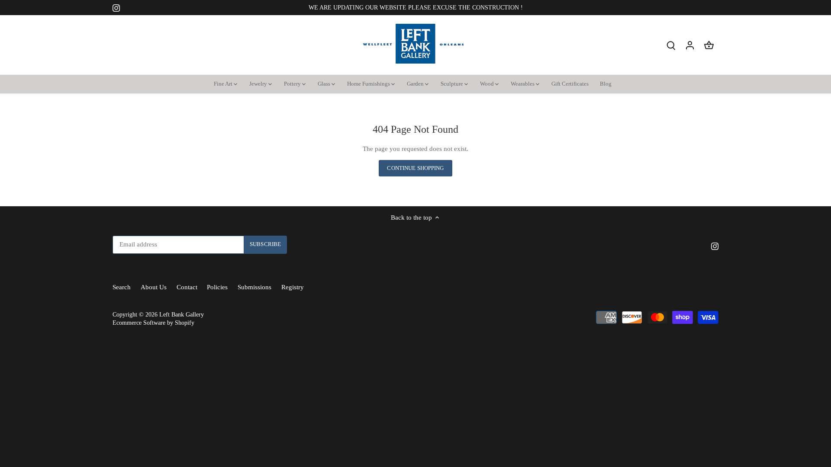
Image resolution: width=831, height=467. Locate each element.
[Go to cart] (709, 45)
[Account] (689, 45)
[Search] (670, 45)
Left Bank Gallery (181, 314)
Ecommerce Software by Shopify (153, 323)
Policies (217, 287)
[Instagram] (116, 7)
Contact (187, 287)
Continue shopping (415, 168)
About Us (154, 287)
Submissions (254, 287)
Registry (292, 287)
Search (122, 287)
